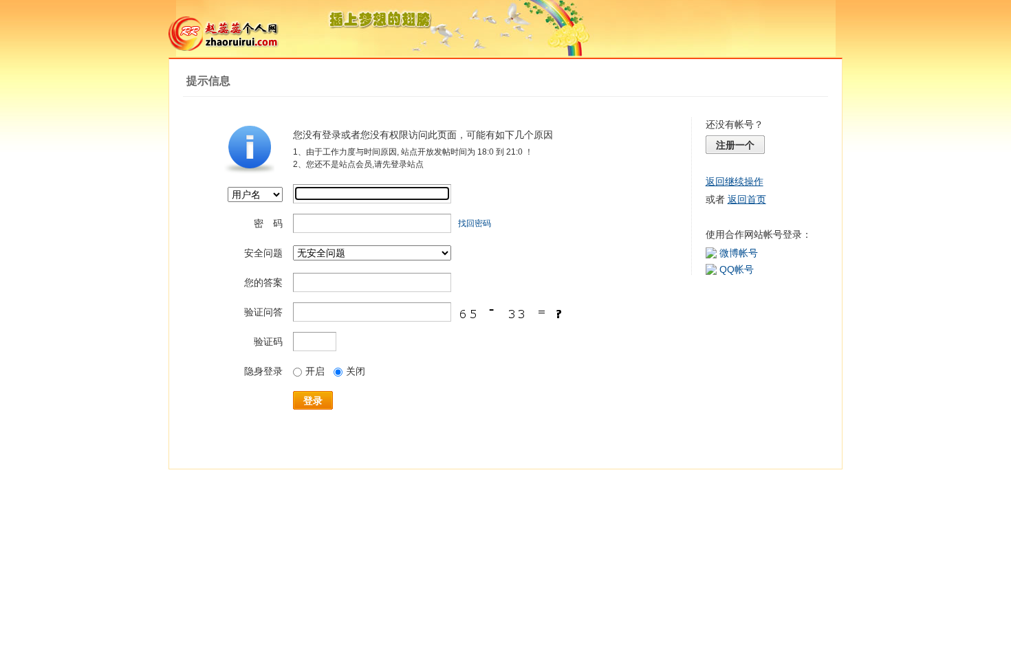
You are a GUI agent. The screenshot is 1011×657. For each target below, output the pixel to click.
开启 (315, 371)
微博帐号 (738, 252)
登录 (313, 400)
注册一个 (735, 145)
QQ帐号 (736, 269)
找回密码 (474, 223)
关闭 (355, 371)
